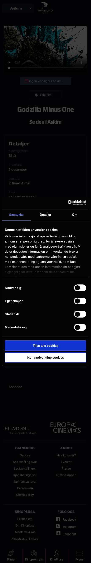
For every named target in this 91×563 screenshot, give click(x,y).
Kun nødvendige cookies (45, 357)
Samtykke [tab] (16, 214)
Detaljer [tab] (45, 214)
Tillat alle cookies (45, 345)
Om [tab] (74, 214)
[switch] (80, 301)
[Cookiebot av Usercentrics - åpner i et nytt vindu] (67, 203)
